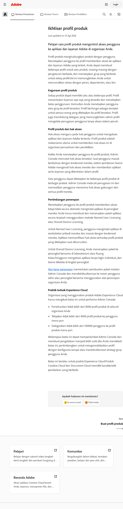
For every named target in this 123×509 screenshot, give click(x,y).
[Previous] (66, 426)
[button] (106, 4)
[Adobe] (16, 4)
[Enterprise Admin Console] (118, 14)
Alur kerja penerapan (60, 269)
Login (115, 4)
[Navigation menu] (5, 4)
